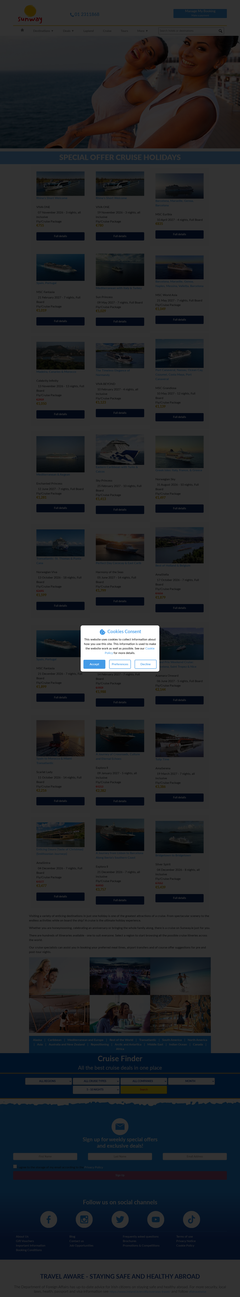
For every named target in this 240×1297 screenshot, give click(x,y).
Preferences (120, 664)
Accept (94, 664)
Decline (145, 664)
